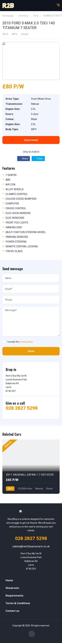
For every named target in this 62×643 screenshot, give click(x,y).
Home (9, 580)
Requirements (14, 595)
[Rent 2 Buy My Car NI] (8, 5)
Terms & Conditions (18, 603)
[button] (31, 140)
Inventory (23, 15)
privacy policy (26, 341)
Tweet (39, 158)
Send (31, 351)
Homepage (8, 15)
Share (24, 158)
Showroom (12, 588)
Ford (36, 15)
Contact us (12, 610)
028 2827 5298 (22, 408)
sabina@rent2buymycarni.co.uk (31, 546)
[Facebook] (31, 634)
